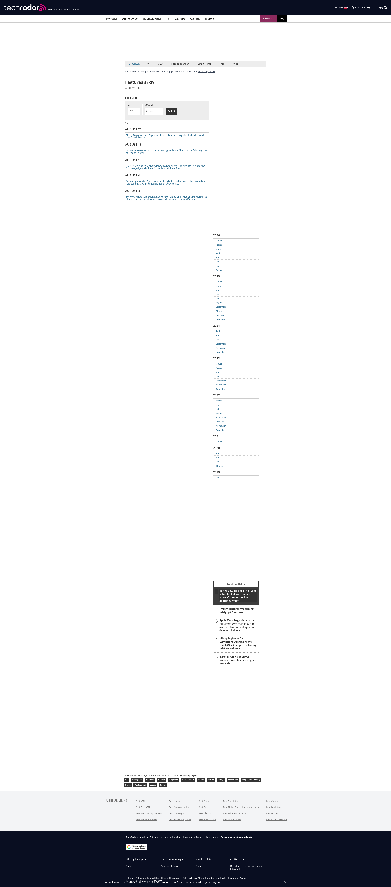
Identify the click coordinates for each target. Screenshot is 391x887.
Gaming (195, 18)
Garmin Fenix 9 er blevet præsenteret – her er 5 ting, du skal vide (237, 660)
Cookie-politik (237, 859)
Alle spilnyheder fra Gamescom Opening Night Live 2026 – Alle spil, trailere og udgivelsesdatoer (237, 643)
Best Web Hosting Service (149, 813)
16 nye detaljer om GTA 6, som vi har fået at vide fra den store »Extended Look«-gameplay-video (237, 595)
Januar (219, 240)
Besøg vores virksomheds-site (236, 837)
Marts (218, 249)
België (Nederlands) (251, 779)
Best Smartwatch (207, 819)
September (221, 306)
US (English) (137, 779)
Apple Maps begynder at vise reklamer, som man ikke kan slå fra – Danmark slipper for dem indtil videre (237, 625)
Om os (129, 866)
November (221, 315)
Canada (161, 779)
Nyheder (111, 18)
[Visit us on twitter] (358, 7)
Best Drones (272, 813)
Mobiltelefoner (152, 18)
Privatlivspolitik (203, 859)
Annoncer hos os (169, 866)
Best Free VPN (143, 807)
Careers (199, 866)
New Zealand (188, 779)
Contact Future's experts (173, 859)
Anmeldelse (130, 18)
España (153, 785)
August (219, 270)
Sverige (221, 779)
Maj (217, 257)
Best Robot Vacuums (276, 819)
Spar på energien (180, 63)
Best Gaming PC (177, 813)
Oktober (220, 311)
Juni (217, 261)
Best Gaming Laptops (180, 807)
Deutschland (140, 785)
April (218, 253)
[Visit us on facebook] (354, 7)
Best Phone (204, 801)
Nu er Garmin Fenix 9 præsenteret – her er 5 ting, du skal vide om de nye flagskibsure (165, 136)
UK (126, 779)
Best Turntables (231, 801)
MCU (160, 63)
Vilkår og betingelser (136, 859)
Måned (149, 105)
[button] (383, 7)
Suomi (163, 785)
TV (168, 18)
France (201, 779)
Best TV (202, 807)
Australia (150, 779)
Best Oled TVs (206, 813)
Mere (208, 18)
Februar (219, 244)
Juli (217, 265)
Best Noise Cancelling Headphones (241, 807)
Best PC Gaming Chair (180, 819)
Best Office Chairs (232, 819)
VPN (235, 63)
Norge (128, 785)
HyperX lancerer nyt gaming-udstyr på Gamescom (236, 610)
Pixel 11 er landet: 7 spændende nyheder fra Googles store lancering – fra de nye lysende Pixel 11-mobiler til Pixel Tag (166, 167)
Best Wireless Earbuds (234, 813)
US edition (169, 882)
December (220, 319)
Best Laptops (175, 801)
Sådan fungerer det (206, 71)
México (211, 779)
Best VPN (140, 801)
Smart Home (204, 63)
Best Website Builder (146, 819)
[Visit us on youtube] (363, 7)
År (129, 105)
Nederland (233, 779)
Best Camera (272, 801)
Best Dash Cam (274, 807)
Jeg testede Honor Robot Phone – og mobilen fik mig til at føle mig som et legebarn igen (167, 152)
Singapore (173, 779)
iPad (222, 63)
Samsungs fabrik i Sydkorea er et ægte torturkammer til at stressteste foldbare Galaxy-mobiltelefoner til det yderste (166, 182)
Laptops (180, 18)
